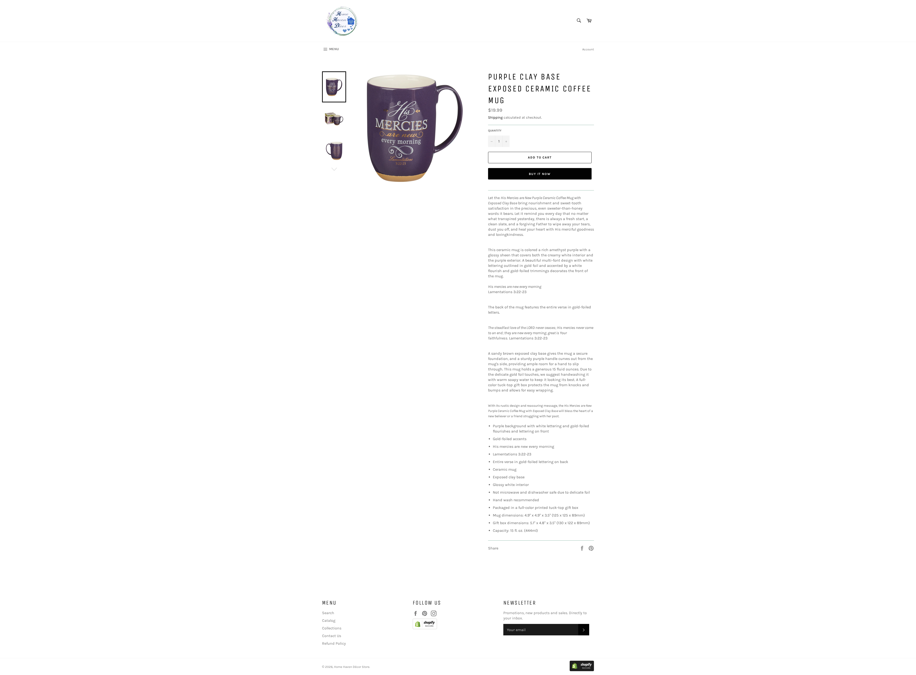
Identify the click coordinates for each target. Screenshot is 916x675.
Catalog (328, 620)
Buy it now (540, 174)
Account (588, 49)
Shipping (495, 117)
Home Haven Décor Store (352, 667)
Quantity (494, 130)
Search (328, 613)
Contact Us (331, 635)
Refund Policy (334, 643)
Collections (331, 628)
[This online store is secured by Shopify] (456, 625)
